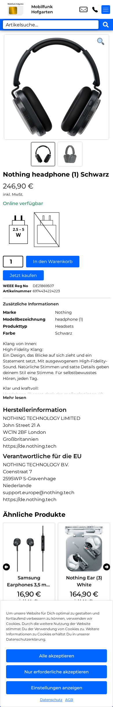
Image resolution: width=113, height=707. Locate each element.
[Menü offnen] (105, 9)
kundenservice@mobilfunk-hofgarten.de (83, 9)
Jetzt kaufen (23, 275)
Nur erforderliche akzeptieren (56, 672)
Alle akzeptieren (56, 656)
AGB (69, 699)
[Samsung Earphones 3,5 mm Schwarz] (29, 549)
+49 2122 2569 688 (95, 9)
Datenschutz (51, 699)
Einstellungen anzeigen (56, 687)
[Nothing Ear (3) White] (84, 549)
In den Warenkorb (52, 261)
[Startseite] (15, 9)
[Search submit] (105, 24)
